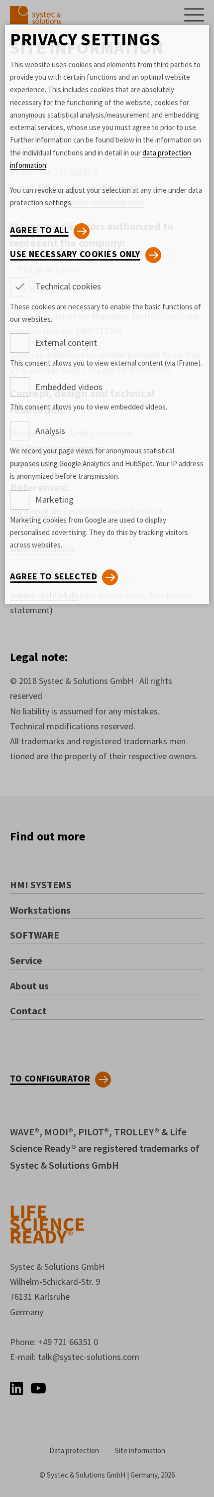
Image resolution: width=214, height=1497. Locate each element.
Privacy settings (85, 39)
